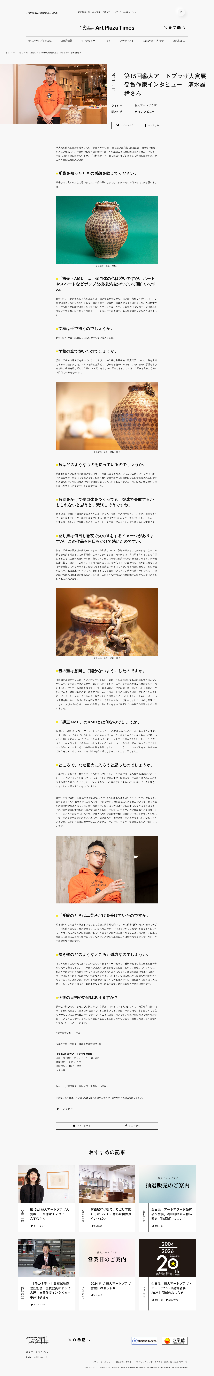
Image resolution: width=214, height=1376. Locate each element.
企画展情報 (66, 40)
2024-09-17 (144, 1216)
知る (21, 53)
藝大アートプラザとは (40, 40)
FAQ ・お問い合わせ (37, 1357)
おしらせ (159, 1226)
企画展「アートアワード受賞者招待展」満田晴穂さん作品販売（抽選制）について (171, 1214)
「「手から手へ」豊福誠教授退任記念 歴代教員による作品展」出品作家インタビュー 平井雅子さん (51, 1290)
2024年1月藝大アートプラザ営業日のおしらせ (111, 1286)
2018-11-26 (23, 1216)
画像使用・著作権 (123, 1362)
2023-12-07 (83, 1292)
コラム (107, 40)
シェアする (153, 125)
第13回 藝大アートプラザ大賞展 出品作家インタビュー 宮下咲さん (51, 1214)
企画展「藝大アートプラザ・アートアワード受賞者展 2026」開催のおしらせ (171, 1288)
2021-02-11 (113, 82)
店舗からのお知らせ (153, 40)
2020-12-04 (23, 1292)
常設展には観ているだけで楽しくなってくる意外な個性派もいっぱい (111, 1214)
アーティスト (127, 40)
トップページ (11, 53)
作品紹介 (98, 1226)
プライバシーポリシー (102, 1362)
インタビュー (88, 40)
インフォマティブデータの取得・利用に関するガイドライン (161, 1362)
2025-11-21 (144, 1292)
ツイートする (126, 125)
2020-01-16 (83, 1216)
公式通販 (177, 40)
